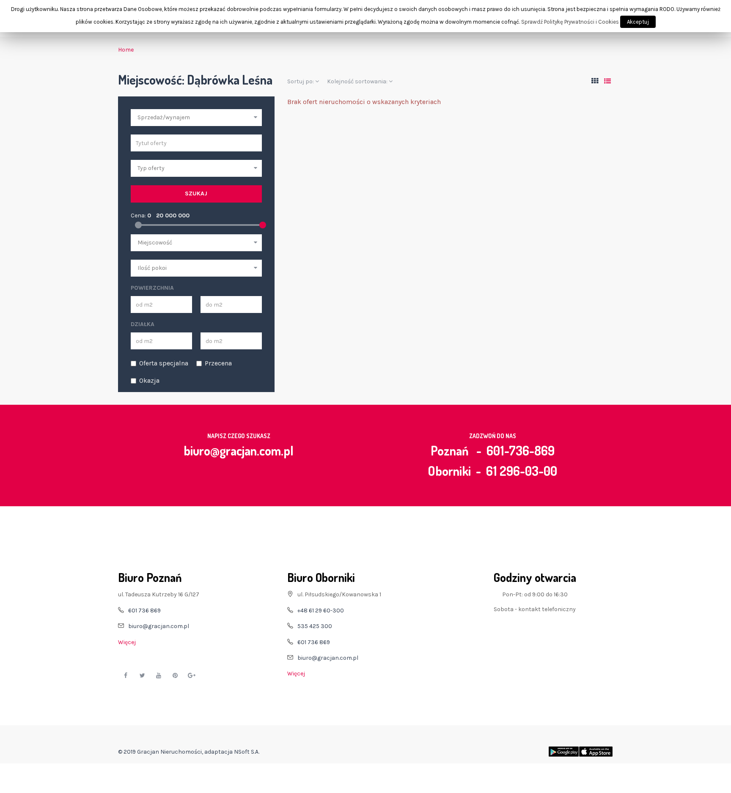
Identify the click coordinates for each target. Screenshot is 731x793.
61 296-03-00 (521, 471)
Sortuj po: (301, 81)
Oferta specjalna (163, 363)
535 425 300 (314, 626)
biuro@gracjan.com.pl (239, 450)
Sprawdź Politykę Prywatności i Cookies (570, 22)
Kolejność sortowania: (358, 81)
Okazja (149, 380)
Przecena (218, 363)
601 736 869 (144, 610)
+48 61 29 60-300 (320, 610)
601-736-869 (520, 450)
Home (126, 49)
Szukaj (196, 193)
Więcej (127, 642)
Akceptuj (638, 22)
